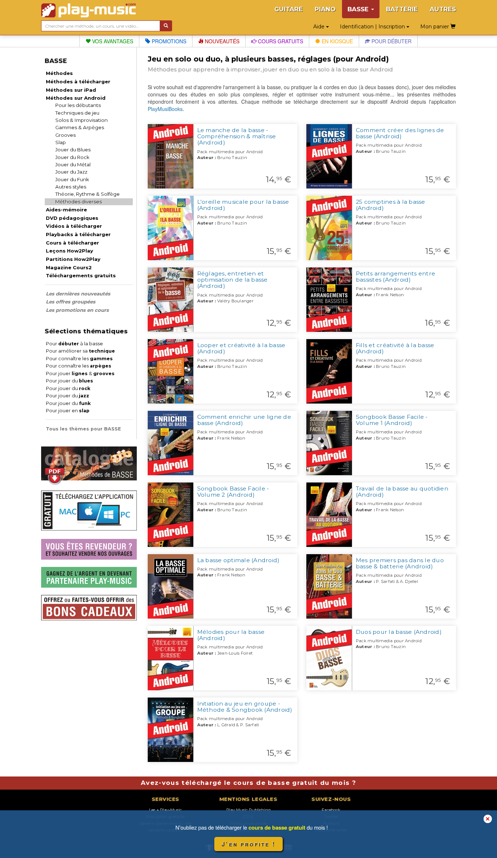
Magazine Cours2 (69, 267)
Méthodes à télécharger (78, 81)
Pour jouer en (68, 410)
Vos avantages (112, 41)
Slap (60, 142)
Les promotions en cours (77, 310)
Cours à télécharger (72, 243)
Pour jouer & (80, 373)
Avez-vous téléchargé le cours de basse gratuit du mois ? (248, 782)
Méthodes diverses (78, 201)
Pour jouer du (69, 381)
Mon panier (435, 26)
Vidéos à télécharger (74, 226)
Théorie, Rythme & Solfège (87, 194)
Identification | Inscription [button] (373, 26)
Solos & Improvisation (81, 120)
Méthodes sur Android (76, 98)
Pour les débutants (78, 105)
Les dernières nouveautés (78, 294)
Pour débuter (390, 41)
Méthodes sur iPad (71, 90)
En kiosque (336, 41)
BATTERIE (402, 9)
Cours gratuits (280, 41)
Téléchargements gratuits (81, 275)
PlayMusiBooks (165, 108)
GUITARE (288, 9)
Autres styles (70, 187)
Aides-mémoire (66, 209)
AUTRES (443, 9)
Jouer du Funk (72, 179)
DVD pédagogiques (72, 218)
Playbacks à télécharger (78, 234)
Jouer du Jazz (71, 172)
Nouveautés (221, 41)
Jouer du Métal (73, 164)
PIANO (325, 9)
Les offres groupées (70, 302)
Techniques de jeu (77, 113)
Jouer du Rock (72, 157)
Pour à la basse (74, 343)
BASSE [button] (358, 9)
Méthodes (59, 73)
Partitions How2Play (73, 259)
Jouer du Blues (73, 149)
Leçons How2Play (69, 251)
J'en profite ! (248, 844)
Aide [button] (319, 26)
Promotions (168, 41)
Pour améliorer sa (80, 351)
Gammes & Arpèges (79, 127)
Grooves (65, 135)
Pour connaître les (79, 358)
